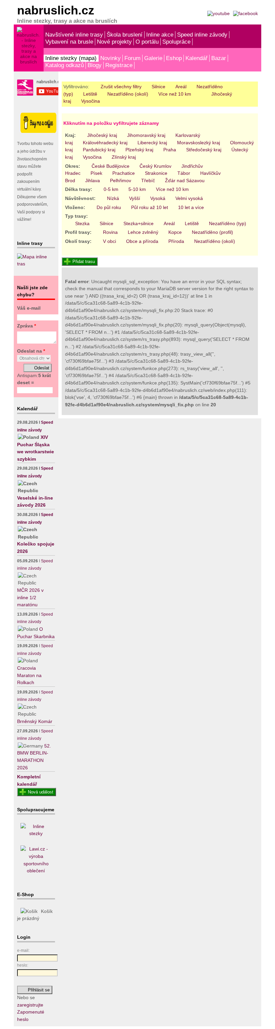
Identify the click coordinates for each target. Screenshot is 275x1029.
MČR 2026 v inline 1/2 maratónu (30, 597)
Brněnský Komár (34, 721)
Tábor (183, 173)
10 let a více (191, 207)
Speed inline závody (202, 34)
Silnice (158, 86)
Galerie (153, 58)
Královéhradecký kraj (105, 142)
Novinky (110, 58)
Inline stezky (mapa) (71, 58)
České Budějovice (110, 166)
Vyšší (134, 198)
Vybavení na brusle (69, 41)
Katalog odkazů (64, 65)
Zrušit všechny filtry (121, 86)
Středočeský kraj (203, 149)
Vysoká (157, 198)
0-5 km (111, 189)
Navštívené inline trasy (74, 34)
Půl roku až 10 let (149, 207)
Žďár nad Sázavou (185, 180)
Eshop (174, 58)
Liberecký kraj (152, 142)
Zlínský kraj (124, 157)
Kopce (175, 232)
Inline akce (159, 34)
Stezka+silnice (138, 223)
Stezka (82, 223)
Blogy (95, 65)
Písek (96, 173)
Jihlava (92, 180)
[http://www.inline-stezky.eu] (36, 833)
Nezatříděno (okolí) (127, 94)
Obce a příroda (142, 241)
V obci (109, 241)
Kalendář (196, 58)
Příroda (176, 241)
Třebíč (148, 180)
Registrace (118, 65)
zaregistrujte (30, 1005)
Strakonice (156, 173)
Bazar (218, 58)
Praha (169, 149)
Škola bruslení (125, 34)
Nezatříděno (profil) (212, 232)
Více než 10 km (174, 94)
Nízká (113, 198)
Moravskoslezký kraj (198, 142)
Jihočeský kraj (102, 135)
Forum (132, 58)
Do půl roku (109, 207)
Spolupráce (176, 41)
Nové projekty (114, 41)
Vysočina (90, 101)
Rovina (110, 232)
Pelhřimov (120, 180)
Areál (180, 86)
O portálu (147, 41)
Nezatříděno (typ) (227, 223)
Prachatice (123, 173)
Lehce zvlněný (143, 232)
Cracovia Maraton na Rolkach (29, 675)
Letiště (90, 94)
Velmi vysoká (189, 198)
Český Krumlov (155, 166)
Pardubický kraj (99, 149)
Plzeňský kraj (139, 149)
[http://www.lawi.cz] (36, 870)
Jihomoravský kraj (146, 135)
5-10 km (137, 189)
